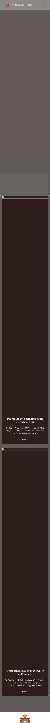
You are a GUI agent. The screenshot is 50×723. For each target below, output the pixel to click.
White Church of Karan (22, 5)
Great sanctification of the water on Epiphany (25, 672)
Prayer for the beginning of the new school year (25, 420)
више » (25, 440)
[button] (44, 5)
